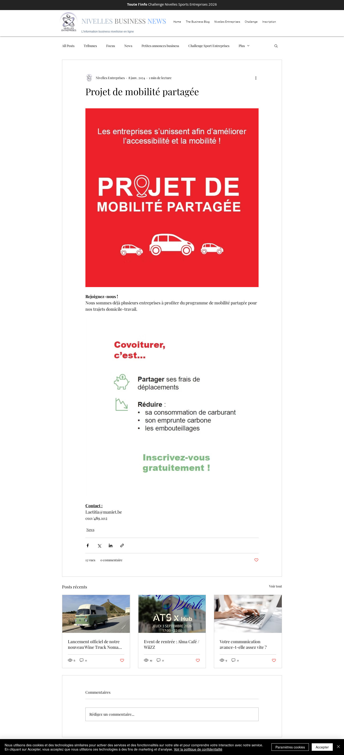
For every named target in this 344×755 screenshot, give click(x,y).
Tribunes (90, 46)
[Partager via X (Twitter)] (99, 545)
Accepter (322, 747)
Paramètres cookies (290, 747)
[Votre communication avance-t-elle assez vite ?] (248, 614)
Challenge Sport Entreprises (208, 46)
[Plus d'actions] (256, 77)
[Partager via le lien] (122, 545)
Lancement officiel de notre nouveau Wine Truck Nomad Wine (94, 644)
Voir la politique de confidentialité (198, 749)
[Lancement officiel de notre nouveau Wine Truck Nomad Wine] (96, 614)
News (128, 46)
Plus (242, 46)
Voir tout (275, 586)
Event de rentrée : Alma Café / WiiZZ (171, 644)
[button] (276, 45)
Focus (110, 46)
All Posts (68, 46)
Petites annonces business (160, 46)
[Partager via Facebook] (87, 545)
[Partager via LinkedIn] (110, 545)
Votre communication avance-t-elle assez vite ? (243, 644)
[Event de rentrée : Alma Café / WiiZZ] (172, 614)
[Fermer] (338, 747)
